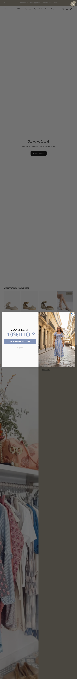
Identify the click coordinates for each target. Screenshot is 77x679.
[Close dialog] (72, 314)
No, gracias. (20, 347)
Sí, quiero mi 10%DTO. (20, 342)
